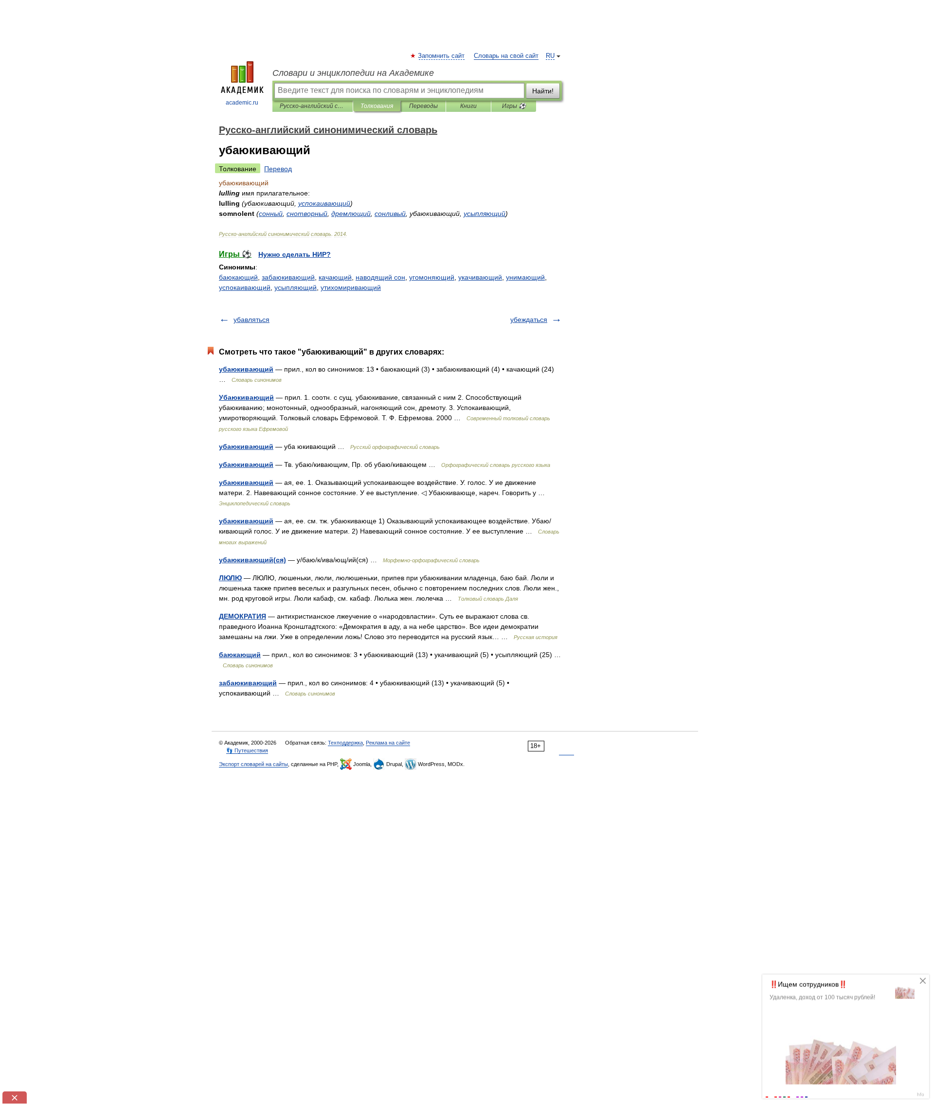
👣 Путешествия (247, 750)
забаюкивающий (288, 277)
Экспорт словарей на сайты (253, 764)
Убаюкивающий (246, 397)
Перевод (278, 169)
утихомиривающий (351, 287)
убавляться (251, 319)
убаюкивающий (246, 369)
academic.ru (242, 102)
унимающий (525, 277)
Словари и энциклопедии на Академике (353, 73)
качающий (335, 277)
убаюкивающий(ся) (252, 560)
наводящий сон (380, 277)
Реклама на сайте (388, 743)
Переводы (423, 106)
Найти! (543, 91)
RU (550, 56)
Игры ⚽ (514, 106)
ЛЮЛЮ (230, 578)
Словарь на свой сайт (506, 56)
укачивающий (480, 277)
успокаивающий (244, 287)
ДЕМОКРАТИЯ (242, 616)
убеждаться (528, 319)
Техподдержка (345, 743)
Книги (468, 106)
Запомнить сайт (442, 56)
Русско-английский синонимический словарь (312, 106)
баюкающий (238, 277)
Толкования (376, 106)
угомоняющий (431, 277)
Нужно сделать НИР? (294, 254)
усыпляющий (295, 287)
